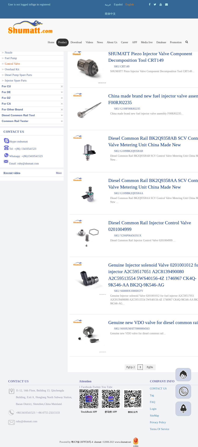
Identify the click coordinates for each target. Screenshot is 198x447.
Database (161, 42)
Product (62, 42)
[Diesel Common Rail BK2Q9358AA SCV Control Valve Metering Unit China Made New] (89, 193)
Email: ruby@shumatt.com (24, 163)
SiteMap (154, 415)
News (100, 42)
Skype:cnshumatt (18, 141)
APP (134, 42)
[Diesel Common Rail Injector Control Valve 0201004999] (89, 235)
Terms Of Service (159, 429)
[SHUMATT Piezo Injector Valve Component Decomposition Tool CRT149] (89, 66)
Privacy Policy (158, 422)
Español (118, 4)
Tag (152, 395)
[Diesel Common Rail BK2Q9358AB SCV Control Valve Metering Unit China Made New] (89, 151)
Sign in (35, 4)
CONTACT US (158, 388)
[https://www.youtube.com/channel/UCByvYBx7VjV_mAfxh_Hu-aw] (149, 4)
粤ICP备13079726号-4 (82, 442)
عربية (108, 4)
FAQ (152, 402)
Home (51, 42)
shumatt (98, 442)
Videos (89, 42)
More (59, 173)
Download (76, 42)
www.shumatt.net (123, 442)
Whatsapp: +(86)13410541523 (26, 156)
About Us (112, 42)
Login (153, 408)
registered (45, 4)
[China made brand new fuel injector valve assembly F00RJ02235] (89, 109)
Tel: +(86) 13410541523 (22, 148)
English (129, 4)
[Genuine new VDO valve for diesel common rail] (89, 335)
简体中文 (110, 13)
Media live (147, 42)
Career (124, 42)
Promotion (176, 42)
